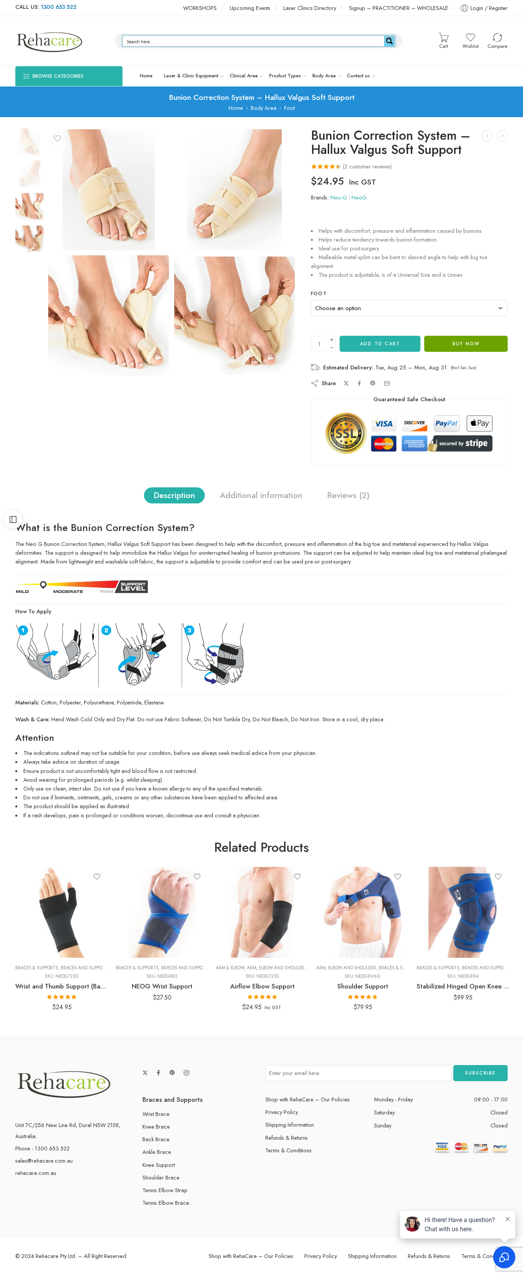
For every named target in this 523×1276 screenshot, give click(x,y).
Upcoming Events (250, 8)
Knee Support (158, 1165)
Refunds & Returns (286, 1138)
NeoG (359, 197)
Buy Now (466, 343)
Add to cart (380, 343)
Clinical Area (244, 75)
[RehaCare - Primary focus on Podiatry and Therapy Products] (49, 41)
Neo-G (338, 197)
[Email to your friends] (387, 383)
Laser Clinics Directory (309, 8)
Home (146, 75)
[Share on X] (346, 383)
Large (36, 924)
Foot (289, 108)
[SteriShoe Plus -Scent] (487, 135)
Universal (337, 947)
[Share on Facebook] (359, 383)
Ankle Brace (156, 1152)
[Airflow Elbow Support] (262, 912)
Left (337, 924)
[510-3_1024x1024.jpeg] (234, 316)
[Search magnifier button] (389, 41)
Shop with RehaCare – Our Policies (307, 1099)
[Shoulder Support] (362, 912)
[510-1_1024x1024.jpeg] (29, 142)
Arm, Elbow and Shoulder (277, 968)
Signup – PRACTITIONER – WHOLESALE (398, 8)
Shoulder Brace (161, 1177)
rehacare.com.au (35, 1173)
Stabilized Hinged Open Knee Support (463, 986)
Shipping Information (289, 1125)
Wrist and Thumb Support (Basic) (61, 986)
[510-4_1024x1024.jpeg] (108, 316)
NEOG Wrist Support (162, 986)
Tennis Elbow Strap (165, 1190)
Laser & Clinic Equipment (191, 75)
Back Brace (156, 1139)
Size (20, 914)
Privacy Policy (281, 1112)
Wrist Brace (156, 1114)
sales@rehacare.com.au (44, 1161)
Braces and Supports (85, 968)
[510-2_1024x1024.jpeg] (234, 190)
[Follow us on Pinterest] (172, 1073)
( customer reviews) (367, 166)
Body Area (324, 75)
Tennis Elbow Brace (165, 1203)
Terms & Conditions (288, 1150)
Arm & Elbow (230, 968)
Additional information (261, 495)
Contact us (358, 75)
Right (337, 936)
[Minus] (332, 348)
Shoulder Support (362, 986)
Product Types (285, 75)
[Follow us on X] (145, 1072)
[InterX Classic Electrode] (502, 135)
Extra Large (237, 913)
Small (36, 947)
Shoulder (326, 914)
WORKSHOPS (200, 8)
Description (174, 495)
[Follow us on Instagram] (186, 1072)
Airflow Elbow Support (262, 986)
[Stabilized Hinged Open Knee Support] (463, 912)
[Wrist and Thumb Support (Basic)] (61, 912)
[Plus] (332, 340)
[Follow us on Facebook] (158, 1073)
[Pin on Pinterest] (373, 383)
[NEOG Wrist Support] (162, 912)
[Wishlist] (57, 138)
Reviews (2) (348, 495)
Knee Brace (156, 1126)
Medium (36, 936)
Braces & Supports (36, 968)
